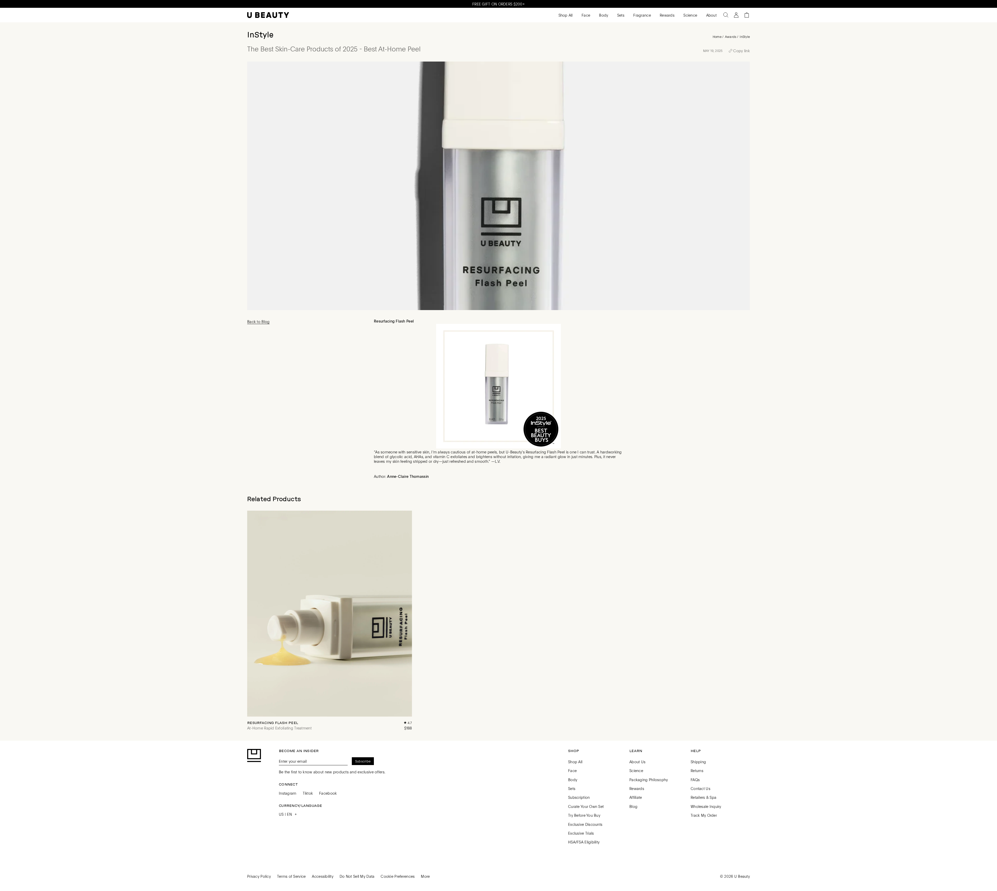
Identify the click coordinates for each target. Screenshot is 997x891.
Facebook (328, 793)
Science (689, 15)
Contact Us (700, 788)
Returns (697, 770)
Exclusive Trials (581, 833)
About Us (637, 761)
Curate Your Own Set (586, 806)
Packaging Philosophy (648, 779)
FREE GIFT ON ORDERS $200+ (498, 4)
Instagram (288, 793)
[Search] (726, 15)
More (425, 876)
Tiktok (308, 793)
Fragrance (641, 15)
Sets (620, 15)
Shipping (698, 761)
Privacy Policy (259, 876)
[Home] (268, 15)
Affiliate (635, 797)
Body (603, 15)
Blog (633, 806)
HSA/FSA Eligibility (583, 842)
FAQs (695, 779)
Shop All (565, 15)
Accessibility (322, 876)
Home (717, 37)
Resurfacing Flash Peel (272, 723)
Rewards (667, 15)
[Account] (736, 15)
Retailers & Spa (703, 797)
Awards (730, 37)
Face (585, 15)
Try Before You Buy (584, 815)
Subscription (579, 797)
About (711, 15)
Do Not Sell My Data (357, 876)
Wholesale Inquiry (706, 806)
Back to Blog (258, 321)
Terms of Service (291, 876)
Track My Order (704, 815)
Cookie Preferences (398, 876)
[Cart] (747, 15)
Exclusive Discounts (585, 824)
